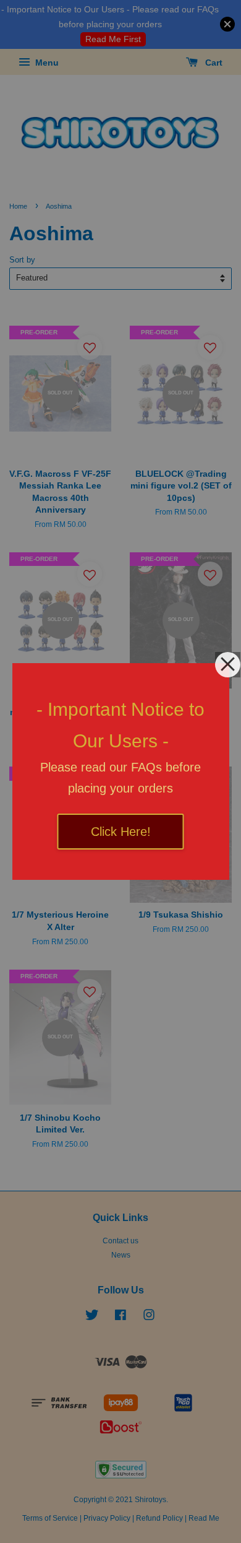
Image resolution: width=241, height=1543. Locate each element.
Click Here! (121, 831)
